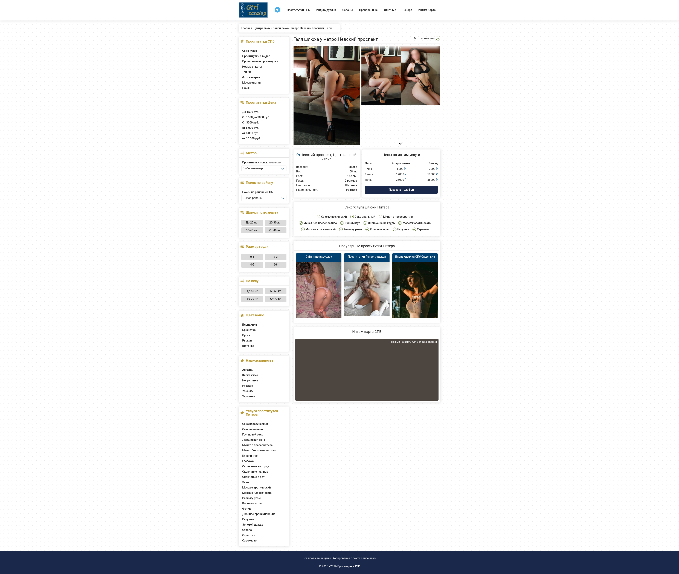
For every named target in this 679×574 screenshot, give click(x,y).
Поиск (246, 88)
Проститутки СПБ (298, 10)
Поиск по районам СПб (257, 192)
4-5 (252, 264)
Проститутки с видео (256, 56)
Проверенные (368, 10)
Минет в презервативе (257, 445)
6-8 (276, 264)
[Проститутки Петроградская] (367, 289)
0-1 (252, 256)
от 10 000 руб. (251, 138)
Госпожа (248, 461)
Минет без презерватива (259, 450)
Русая (246, 335)
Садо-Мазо (249, 50)
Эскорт (407, 10)
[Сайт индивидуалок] (318, 291)
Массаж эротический (256, 487)
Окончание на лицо (255, 471)
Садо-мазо (249, 540)
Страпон (247, 530)
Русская (247, 385)
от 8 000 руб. (250, 133)
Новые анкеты (252, 66)
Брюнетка (249, 330)
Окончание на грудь (255, 466)
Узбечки (247, 391)
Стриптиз (248, 535)
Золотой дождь (252, 524)
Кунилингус (249, 455)
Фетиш (246, 508)
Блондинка (249, 324)
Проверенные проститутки (260, 61)
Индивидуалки (326, 10)
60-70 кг (252, 299)
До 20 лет (252, 222)
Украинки (248, 396)
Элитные (390, 10)
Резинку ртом (251, 498)
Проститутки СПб (348, 566)
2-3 (276, 256)
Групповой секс (252, 434)
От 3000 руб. (250, 122)
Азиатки (247, 370)
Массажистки (251, 82)
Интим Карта (427, 10)
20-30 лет (275, 222)
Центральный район (338, 156)
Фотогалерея (251, 77)
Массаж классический (257, 492)
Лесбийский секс (253, 439)
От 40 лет (275, 230)
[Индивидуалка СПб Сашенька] (415, 296)
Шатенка (248, 346)
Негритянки (250, 380)
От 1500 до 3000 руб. (256, 117)
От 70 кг (275, 299)
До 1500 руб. (250, 112)
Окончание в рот (253, 477)
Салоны (347, 10)
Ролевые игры (252, 503)
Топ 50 (246, 72)
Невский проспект (316, 155)
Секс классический (255, 424)
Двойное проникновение (258, 514)
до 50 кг (252, 291)
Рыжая (247, 340)
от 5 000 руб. (250, 127)
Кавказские (250, 375)
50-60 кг (275, 291)
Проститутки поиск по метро (261, 162)
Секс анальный (252, 429)
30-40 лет (252, 230)
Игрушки (248, 519)
